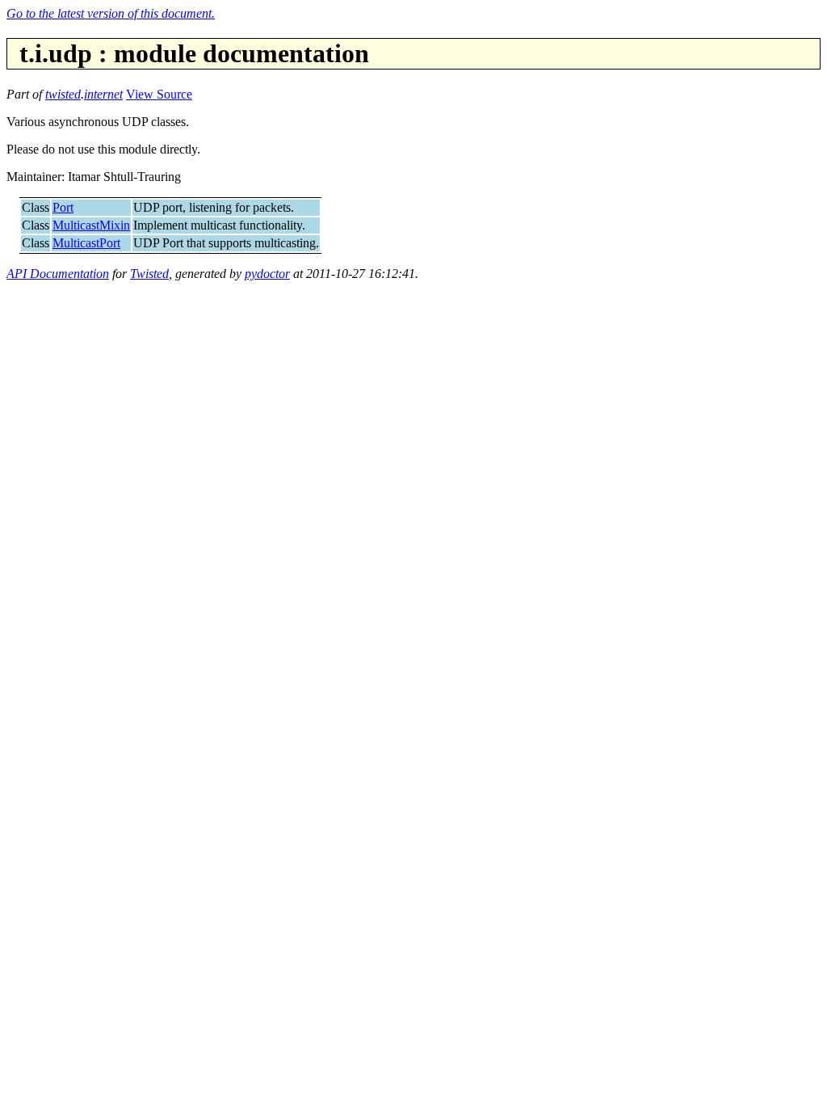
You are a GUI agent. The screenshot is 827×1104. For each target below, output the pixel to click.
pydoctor (267, 273)
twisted (63, 94)
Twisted (149, 273)
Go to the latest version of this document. (110, 13)
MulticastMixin (91, 225)
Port (62, 207)
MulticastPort (86, 243)
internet (103, 94)
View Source (159, 94)
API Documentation (57, 273)
